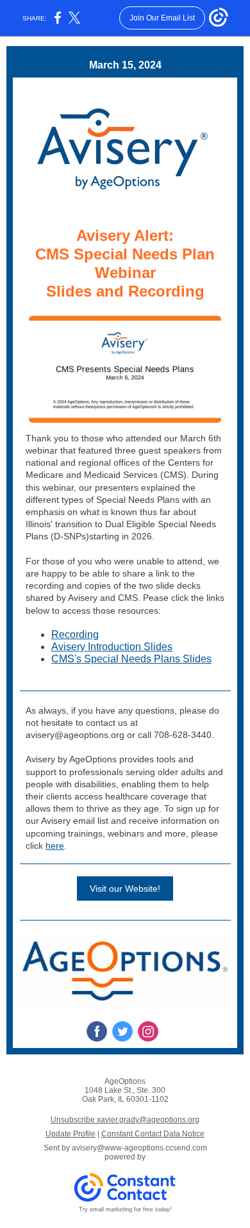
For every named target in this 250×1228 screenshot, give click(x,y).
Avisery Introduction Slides (111, 646)
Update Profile (71, 1133)
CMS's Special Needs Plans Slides (131, 658)
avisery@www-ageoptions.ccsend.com (139, 1147)
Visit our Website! (125, 888)
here (55, 845)
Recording (75, 634)
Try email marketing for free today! (125, 1209)
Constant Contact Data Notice (152, 1133)
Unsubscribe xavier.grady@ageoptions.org (125, 1119)
